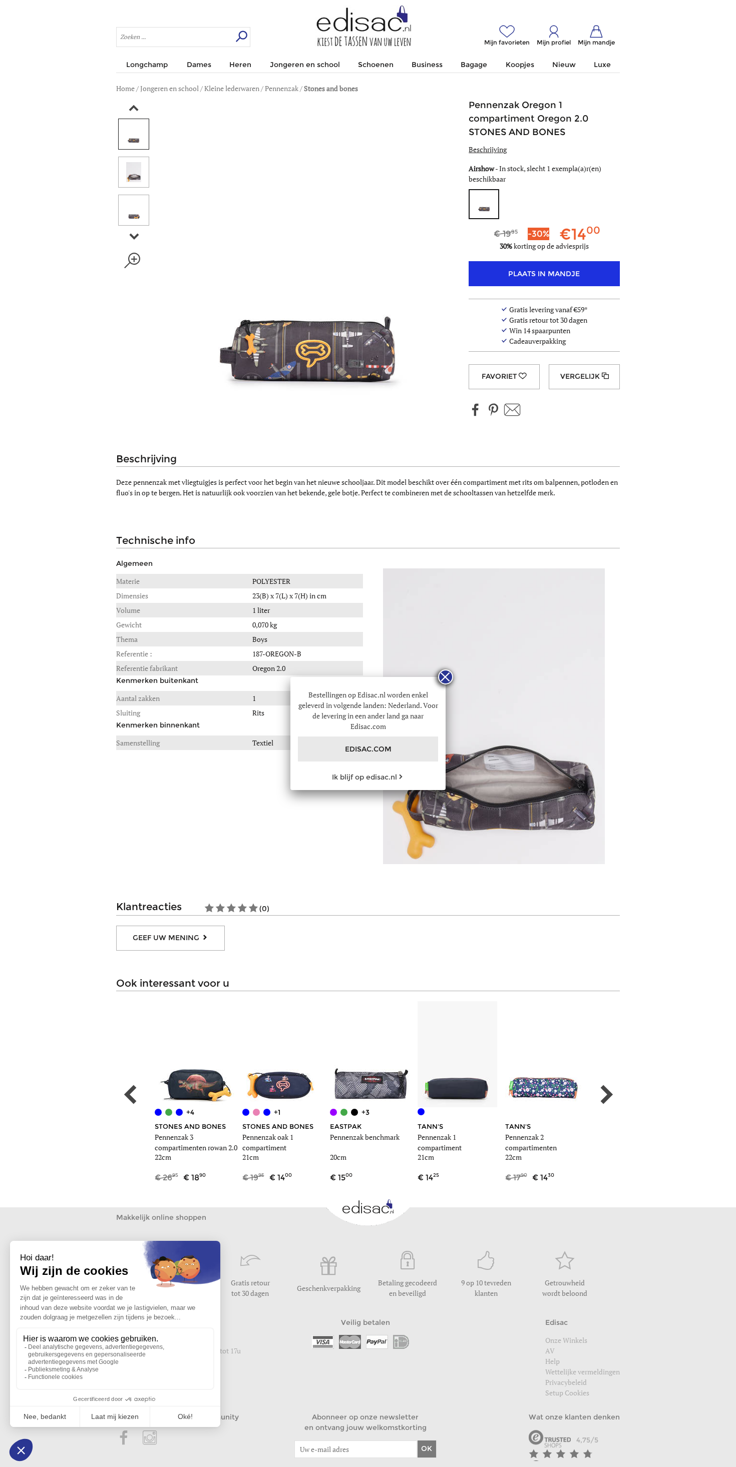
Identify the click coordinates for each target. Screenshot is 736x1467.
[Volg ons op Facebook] (476, 410)
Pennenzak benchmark (365, 1137)
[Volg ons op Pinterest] (493, 410)
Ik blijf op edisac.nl (364, 777)
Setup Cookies (567, 1392)
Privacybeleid (566, 1382)
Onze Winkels (566, 1340)
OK (426, 1448)
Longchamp (147, 64)
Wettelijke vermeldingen (582, 1371)
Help (552, 1361)
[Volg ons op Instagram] (150, 1438)
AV (550, 1350)
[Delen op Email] (512, 410)
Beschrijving (488, 149)
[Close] (445, 676)
